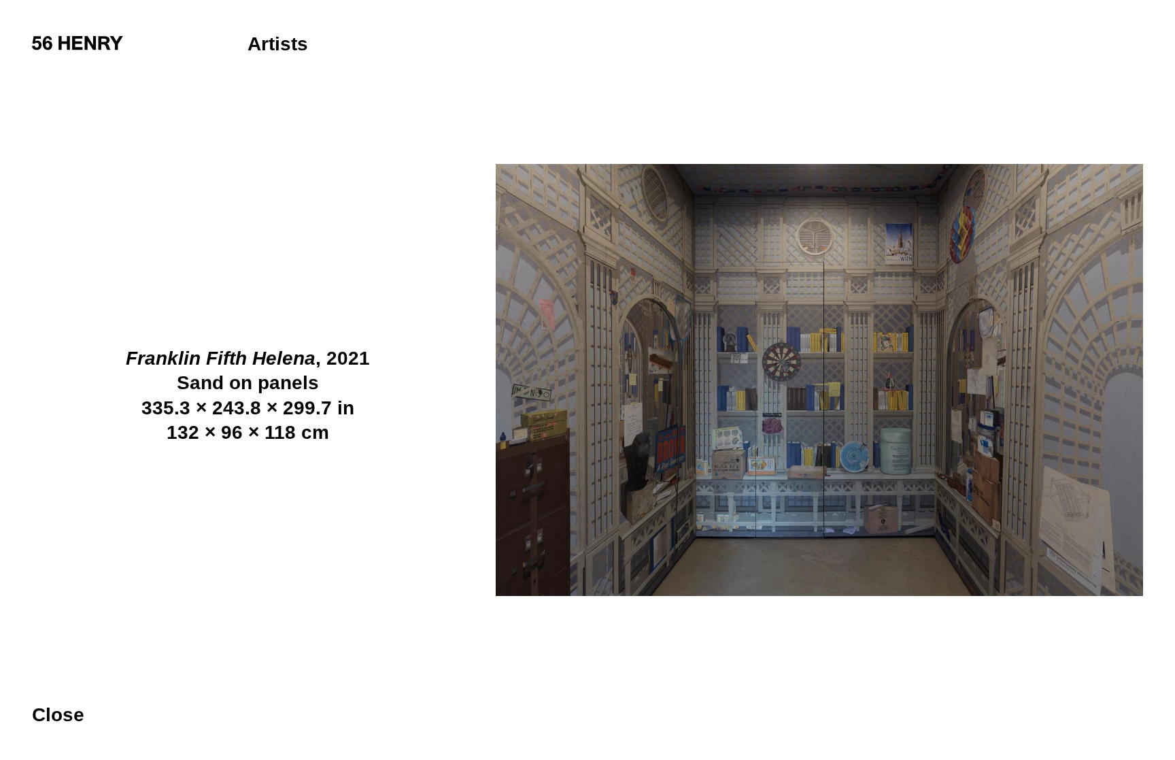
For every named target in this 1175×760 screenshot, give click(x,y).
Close (58, 715)
